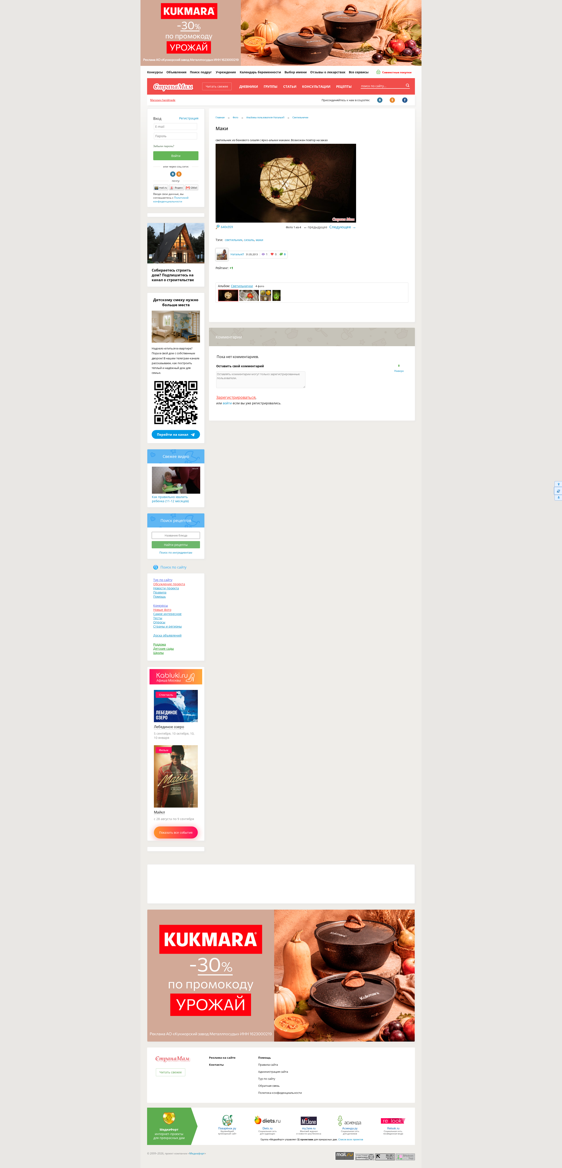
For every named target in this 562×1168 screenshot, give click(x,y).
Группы (270, 86)
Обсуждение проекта (169, 584)
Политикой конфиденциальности (171, 199)
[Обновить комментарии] (558, 491)
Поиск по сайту (173, 567)
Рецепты (344, 86)
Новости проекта (166, 588)
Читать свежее (217, 86)
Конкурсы (155, 72)
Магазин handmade (162, 100)
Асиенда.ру (350, 1128)
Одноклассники (179, 174)
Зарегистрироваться (236, 397)
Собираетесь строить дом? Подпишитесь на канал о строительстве (173, 275)
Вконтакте (172, 174)
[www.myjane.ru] (309, 1125)
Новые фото (162, 610)
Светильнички (300, 117)
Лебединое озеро (169, 726)
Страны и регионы (167, 626)
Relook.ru (393, 1128)
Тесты (157, 618)
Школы (158, 653)
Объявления (176, 72)
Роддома (159, 644)
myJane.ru (308, 1128)
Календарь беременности (260, 72)
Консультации (316, 86)
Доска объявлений (167, 635)
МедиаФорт (169, 1129)
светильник (233, 240)
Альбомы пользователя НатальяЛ (265, 117)
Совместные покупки (397, 72)
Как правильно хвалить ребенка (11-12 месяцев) (170, 499)
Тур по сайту (162, 580)
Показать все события (176, 832)
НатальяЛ (237, 254)
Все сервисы (359, 72)
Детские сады (163, 648)
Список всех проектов (350, 1139)
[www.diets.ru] (267, 1125)
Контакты (216, 1065)
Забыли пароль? (163, 146)
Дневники (248, 86)
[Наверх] (558, 484)
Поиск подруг (201, 72)
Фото (235, 117)
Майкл (159, 812)
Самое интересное (167, 614)
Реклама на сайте (222, 1058)
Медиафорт (197, 1153)
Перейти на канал (172, 434)
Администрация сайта (273, 1072)
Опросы (159, 622)
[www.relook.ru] (393, 1125)
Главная (220, 117)
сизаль (249, 240)
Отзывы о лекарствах (327, 72)
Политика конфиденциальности (280, 1093)
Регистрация (188, 118)
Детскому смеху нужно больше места (175, 302)
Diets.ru (267, 1128)
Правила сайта (268, 1065)
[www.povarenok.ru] (227, 1125)
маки (259, 240)
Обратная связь (269, 1086)
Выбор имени (296, 72)
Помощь (159, 596)
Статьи (289, 86)
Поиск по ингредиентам (175, 552)
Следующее (340, 226)
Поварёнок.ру (227, 1128)
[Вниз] (558, 497)
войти (227, 403)
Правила (159, 592)
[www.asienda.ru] (350, 1125)
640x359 (227, 227)
